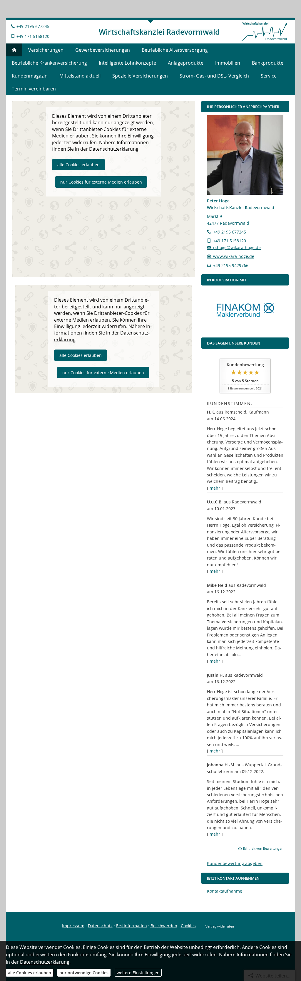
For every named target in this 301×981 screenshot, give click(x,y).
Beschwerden (163, 925)
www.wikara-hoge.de (233, 256)
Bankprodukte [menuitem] (267, 63)
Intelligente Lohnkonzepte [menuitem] (127, 63)
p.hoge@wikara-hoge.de (237, 247)
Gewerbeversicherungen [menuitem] (102, 50)
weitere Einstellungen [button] (138, 972)
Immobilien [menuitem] (227, 63)
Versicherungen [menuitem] (45, 50)
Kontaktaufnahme (224, 891)
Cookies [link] (188, 925)
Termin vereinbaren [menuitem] (34, 88)
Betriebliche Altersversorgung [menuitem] (175, 50)
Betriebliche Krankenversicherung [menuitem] (49, 63)
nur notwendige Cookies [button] (83, 972)
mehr (215, 488)
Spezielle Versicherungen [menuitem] (140, 76)
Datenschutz (100, 925)
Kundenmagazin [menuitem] (30, 76)
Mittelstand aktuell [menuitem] (80, 76)
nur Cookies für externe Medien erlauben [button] (101, 182)
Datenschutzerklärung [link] (113, 149)
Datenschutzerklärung (44, 962)
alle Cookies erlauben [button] (78, 164)
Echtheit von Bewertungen (263, 848)
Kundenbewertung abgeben (234, 863)
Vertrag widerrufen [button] (219, 926)
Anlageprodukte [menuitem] (185, 63)
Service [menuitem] (269, 76)
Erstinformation (131, 925)
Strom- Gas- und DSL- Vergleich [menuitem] (214, 76)
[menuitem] (14, 49)
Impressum (73, 925)
